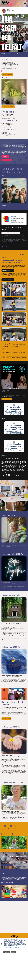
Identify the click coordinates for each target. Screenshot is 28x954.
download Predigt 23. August (8, 106)
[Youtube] (6, 77)
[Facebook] (2, 77)
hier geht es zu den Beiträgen (8, 270)
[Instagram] (4, 77)
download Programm (6, 718)
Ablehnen (13, 952)
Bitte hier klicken (7, 546)
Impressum (17, 947)
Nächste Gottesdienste (6, 71)
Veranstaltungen (5, 156)
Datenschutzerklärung (8, 947)
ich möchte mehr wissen (7, 833)
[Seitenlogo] (5, 3)
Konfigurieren (6, 949)
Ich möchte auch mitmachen (7, 279)
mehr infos (4, 205)
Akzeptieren (6, 952)
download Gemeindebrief (7, 74)
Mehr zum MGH (10, 241)
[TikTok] (5, 391)
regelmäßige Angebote (6, 160)
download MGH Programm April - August (10, 232)
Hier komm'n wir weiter (6, 399)
